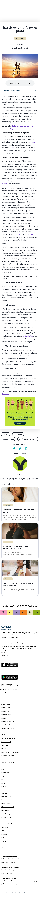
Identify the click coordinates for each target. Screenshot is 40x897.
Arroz (3, 766)
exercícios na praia (8, 439)
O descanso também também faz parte (18, 510)
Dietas (3, 838)
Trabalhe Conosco (7, 693)
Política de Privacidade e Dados (10, 859)
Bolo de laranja (6, 810)
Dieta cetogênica (6, 714)
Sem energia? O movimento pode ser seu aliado (18, 584)
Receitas (4, 793)
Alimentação (5, 704)
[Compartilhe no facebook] (14, 448)
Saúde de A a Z (6, 824)
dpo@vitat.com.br (6, 873)
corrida (35, 142)
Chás (2, 831)
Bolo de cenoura (6, 800)
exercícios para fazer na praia (28, 439)
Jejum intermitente (7, 725)
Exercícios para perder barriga (10, 752)
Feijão (3, 769)
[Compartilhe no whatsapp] (26, 448)
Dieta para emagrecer (8, 721)
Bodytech (6, 394)
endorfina (19, 234)
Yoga (12, 148)
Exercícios (4, 834)
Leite (2, 779)
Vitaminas (4, 841)
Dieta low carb (5, 708)
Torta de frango (6, 814)
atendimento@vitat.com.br (9, 689)
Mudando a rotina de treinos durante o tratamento (16, 547)
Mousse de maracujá (7, 807)
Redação (20, 44)
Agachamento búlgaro (8, 738)
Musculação (5, 749)
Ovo (2, 776)
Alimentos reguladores (8, 728)
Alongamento (5, 745)
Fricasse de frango (6, 817)
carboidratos (28, 336)
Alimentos (4, 827)
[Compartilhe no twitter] (20, 448)
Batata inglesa (5, 773)
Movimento (20, 38)
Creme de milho (6, 803)
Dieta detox (4, 718)
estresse (5, 183)
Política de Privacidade (8, 862)
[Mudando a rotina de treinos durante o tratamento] (20, 538)
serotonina (29, 234)
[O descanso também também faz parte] (20, 502)
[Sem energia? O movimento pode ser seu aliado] (20, 575)
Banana (3, 783)
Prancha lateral (6, 742)
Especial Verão (18, 434)
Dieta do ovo (5, 711)
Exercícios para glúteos (8, 756)
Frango (3, 786)
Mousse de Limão (6, 796)
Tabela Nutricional (7, 762)
